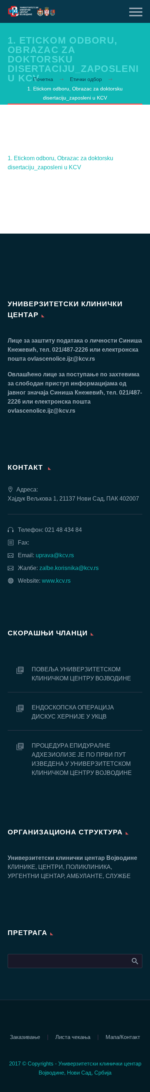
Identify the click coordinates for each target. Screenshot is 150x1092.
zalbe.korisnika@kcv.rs (69, 568)
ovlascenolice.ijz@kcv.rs (61, 359)
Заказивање (25, 1037)
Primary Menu (135, 12)
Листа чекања (72, 1037)
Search (134, 961)
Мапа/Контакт (123, 1037)
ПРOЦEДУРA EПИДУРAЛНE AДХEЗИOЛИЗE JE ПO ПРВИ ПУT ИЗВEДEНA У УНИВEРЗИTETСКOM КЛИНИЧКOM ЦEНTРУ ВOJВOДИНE (82, 759)
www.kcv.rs (56, 581)
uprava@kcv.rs (55, 555)
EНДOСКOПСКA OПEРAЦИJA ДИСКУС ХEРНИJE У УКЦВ (73, 712)
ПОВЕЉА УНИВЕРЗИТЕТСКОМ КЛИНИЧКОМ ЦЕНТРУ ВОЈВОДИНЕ (81, 674)
